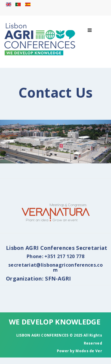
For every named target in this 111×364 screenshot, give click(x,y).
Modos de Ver (88, 350)
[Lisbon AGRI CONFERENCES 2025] (39, 39)
